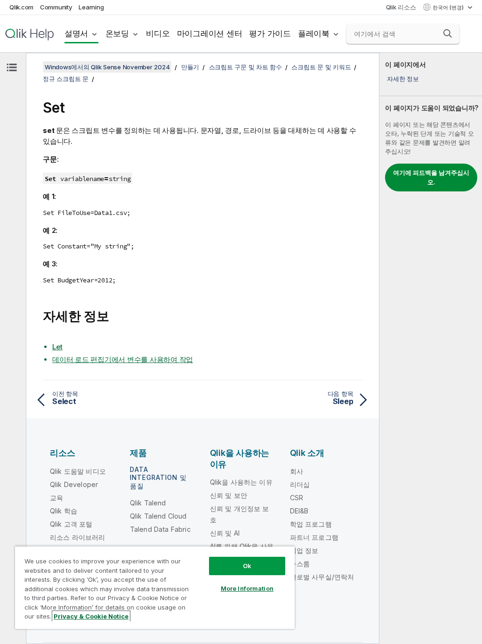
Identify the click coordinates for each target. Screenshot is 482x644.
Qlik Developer (74, 484)
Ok (247, 566)
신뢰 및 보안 (228, 495)
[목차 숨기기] (12, 67)
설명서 (76, 33)
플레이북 (313, 33)
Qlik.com (21, 7)
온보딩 (117, 33)
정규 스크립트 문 (65, 79)
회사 (296, 471)
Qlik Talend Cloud (158, 516)
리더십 (300, 484)
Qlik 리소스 (401, 7)
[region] (155, 587)
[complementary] (430, 348)
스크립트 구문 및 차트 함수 (245, 67)
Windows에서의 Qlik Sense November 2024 (107, 67)
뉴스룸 (300, 564)
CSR (296, 498)
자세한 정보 (403, 79)
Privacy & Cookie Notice (91, 616)
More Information (247, 588)
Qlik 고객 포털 (71, 524)
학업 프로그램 (311, 524)
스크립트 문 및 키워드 (321, 67)
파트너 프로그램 (314, 537)
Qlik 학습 (63, 511)
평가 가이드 (270, 33)
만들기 (190, 67)
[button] (448, 33)
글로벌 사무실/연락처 (322, 577)
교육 (56, 498)
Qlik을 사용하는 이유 (241, 482)
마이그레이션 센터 (209, 33)
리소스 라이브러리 (77, 537)
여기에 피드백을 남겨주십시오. (431, 177)
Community (56, 7)
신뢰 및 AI (225, 533)
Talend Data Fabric (160, 529)
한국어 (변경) (449, 7)
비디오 (157, 33)
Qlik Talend (148, 503)
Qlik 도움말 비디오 (78, 471)
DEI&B (299, 511)
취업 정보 (304, 550)
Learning (91, 7)
